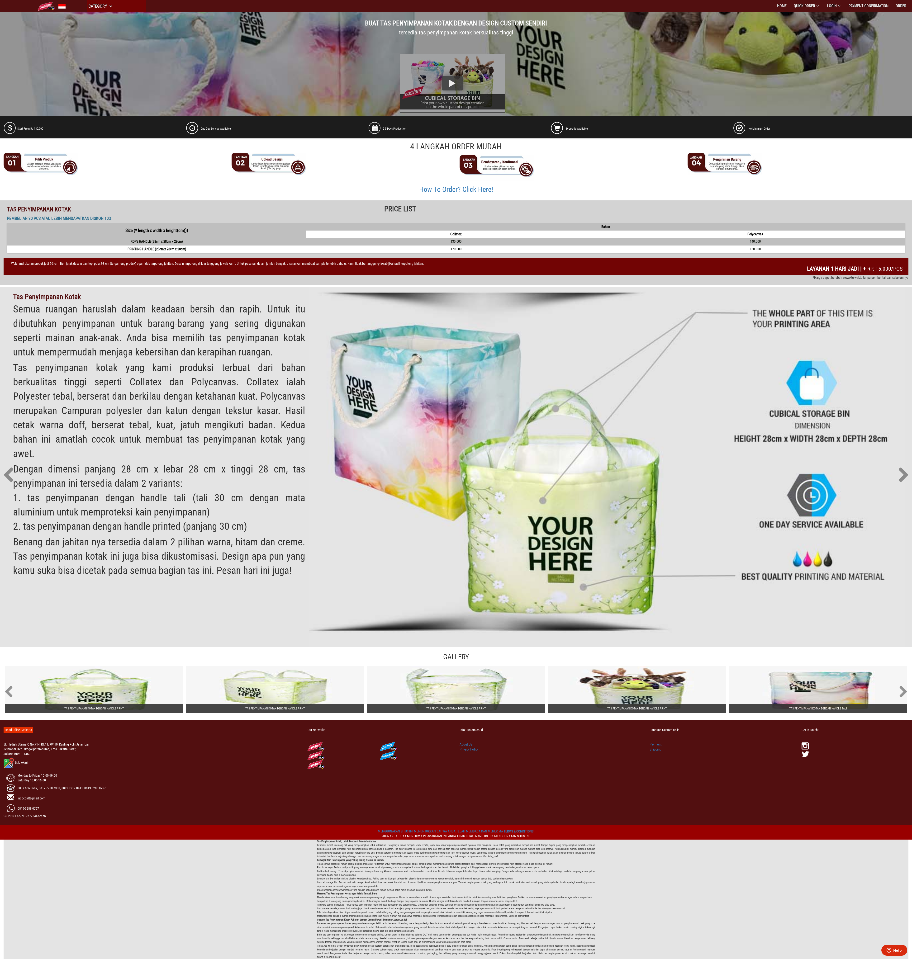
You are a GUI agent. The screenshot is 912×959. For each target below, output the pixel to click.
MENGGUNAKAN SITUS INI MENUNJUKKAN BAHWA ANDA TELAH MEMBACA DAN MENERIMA (441, 831)
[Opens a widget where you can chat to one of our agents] (894, 951)
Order (901, 6)
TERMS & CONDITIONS (518, 831)
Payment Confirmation (868, 6)
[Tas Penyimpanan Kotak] (94, 689)
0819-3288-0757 (28, 808)
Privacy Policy (469, 749)
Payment (655, 744)
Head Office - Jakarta (18, 730)
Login (832, 6)
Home (782, 6)
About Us (466, 744)
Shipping (655, 749)
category (98, 6)
